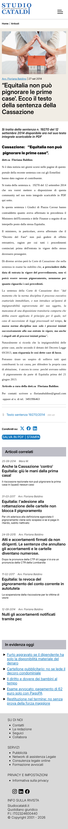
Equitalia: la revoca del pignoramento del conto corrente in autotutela (33, 584)
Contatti (18, 725)
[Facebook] (29, 428)
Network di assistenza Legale (34, 757)
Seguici (18, 733)
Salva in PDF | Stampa (21, 437)
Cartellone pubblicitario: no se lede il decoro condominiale (36, 671)
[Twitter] (22, 428)
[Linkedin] (35, 428)
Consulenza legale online (31, 761)
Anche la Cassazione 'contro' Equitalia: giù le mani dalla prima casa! (30, 471)
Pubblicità (19, 753)
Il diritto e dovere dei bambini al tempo (32, 681)
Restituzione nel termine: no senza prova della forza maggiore (35, 701)
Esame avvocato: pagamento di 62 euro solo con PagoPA (34, 691)
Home (5, 23)
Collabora (19, 737)
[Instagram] (14, 791)
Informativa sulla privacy (30, 780)
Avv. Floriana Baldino (14, 78)
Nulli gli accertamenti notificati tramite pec (28, 616)
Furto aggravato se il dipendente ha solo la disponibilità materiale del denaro (35, 658)
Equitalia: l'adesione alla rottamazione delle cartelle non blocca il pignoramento (29, 506)
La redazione (22, 729)
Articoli (15, 23)
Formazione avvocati (27, 765)
